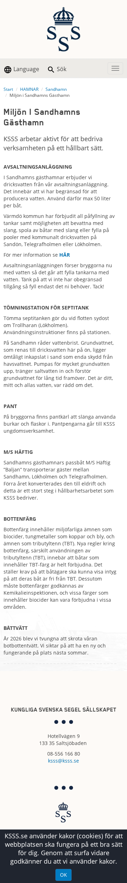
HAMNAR (29, 89)
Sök (60, 69)
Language (25, 69)
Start (8, 89)
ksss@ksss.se (63, 760)
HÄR (64, 254)
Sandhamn (56, 89)
